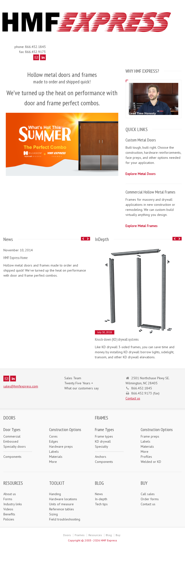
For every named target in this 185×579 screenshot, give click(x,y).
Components (12, 456)
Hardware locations (63, 499)
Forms (7, 499)
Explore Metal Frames (142, 226)
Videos (8, 509)
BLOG (99, 483)
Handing (55, 494)
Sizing (53, 514)
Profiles (146, 456)
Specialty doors (14, 446)
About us (9, 494)
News (99, 494)
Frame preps (150, 436)
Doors (67, 535)
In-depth (101, 499)
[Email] (36, 57)
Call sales (148, 494)
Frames (80, 535)
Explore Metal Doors (141, 174)
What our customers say (81, 388)
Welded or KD (151, 461)
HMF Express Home (15, 257)
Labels (54, 451)
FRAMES (101, 418)
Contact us (133, 398)
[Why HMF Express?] (153, 83)
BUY (144, 483)
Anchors (100, 456)
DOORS (9, 418)
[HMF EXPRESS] (90, 32)
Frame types (104, 436)
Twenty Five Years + (78, 383)
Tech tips (101, 504)
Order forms (150, 499)
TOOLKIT (57, 483)
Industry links (12, 504)
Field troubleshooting (64, 519)
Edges (53, 441)
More (53, 461)
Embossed (10, 441)
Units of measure (61, 504)
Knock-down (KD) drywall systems (117, 339)
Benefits (9, 514)
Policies (8, 519)
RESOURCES (13, 483)
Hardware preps (61, 446)
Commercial (11, 436)
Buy (118, 535)
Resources (95, 535)
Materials (55, 456)
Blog (109, 535)
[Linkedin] (43, 57)
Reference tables (61, 509)
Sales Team (72, 378)
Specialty (101, 446)
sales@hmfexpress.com (20, 386)
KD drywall (103, 441)
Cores (53, 436)
